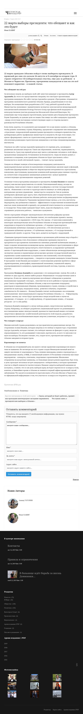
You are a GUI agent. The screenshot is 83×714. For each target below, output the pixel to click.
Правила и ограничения (23, 559)
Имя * (8, 447)
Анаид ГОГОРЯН (26, 500)
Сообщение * (11, 422)
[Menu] (75, 13)
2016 (5, 656)
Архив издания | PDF (71, 710)
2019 (5, 644)
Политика (24, 390)
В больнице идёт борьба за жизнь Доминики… (40, 574)
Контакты (14, 545)
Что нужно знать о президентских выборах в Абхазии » (36, 399)
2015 (5, 660)
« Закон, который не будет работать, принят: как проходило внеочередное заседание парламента (40, 397)
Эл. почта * (10, 456)
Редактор (47, 710)
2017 (5, 652)
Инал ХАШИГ (9, 30)
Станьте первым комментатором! (67, 35)
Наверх (76, 479)
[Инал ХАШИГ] (41, 512)
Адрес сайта (11, 464)
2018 (5, 648)
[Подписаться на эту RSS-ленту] (77, 664)
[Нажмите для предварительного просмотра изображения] (41, 56)
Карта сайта (57, 710)
